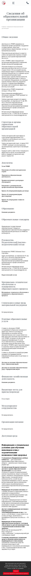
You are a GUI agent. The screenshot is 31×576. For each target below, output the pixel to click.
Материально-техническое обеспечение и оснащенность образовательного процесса (15, 293)
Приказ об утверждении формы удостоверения (12, 195)
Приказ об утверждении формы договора (15, 191)
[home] (4, 3)
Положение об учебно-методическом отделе (14, 170)
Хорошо (16, 571)
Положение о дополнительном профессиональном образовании (12, 186)
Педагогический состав (9, 275)
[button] (13, 3)
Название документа (8, 212)
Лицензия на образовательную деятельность (12, 176)
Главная (4, 26)
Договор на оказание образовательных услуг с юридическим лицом (14, 368)
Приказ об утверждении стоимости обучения (13, 200)
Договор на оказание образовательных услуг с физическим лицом (14, 363)
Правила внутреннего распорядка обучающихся (13, 181)
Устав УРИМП (6, 166)
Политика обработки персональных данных (16, 573)
